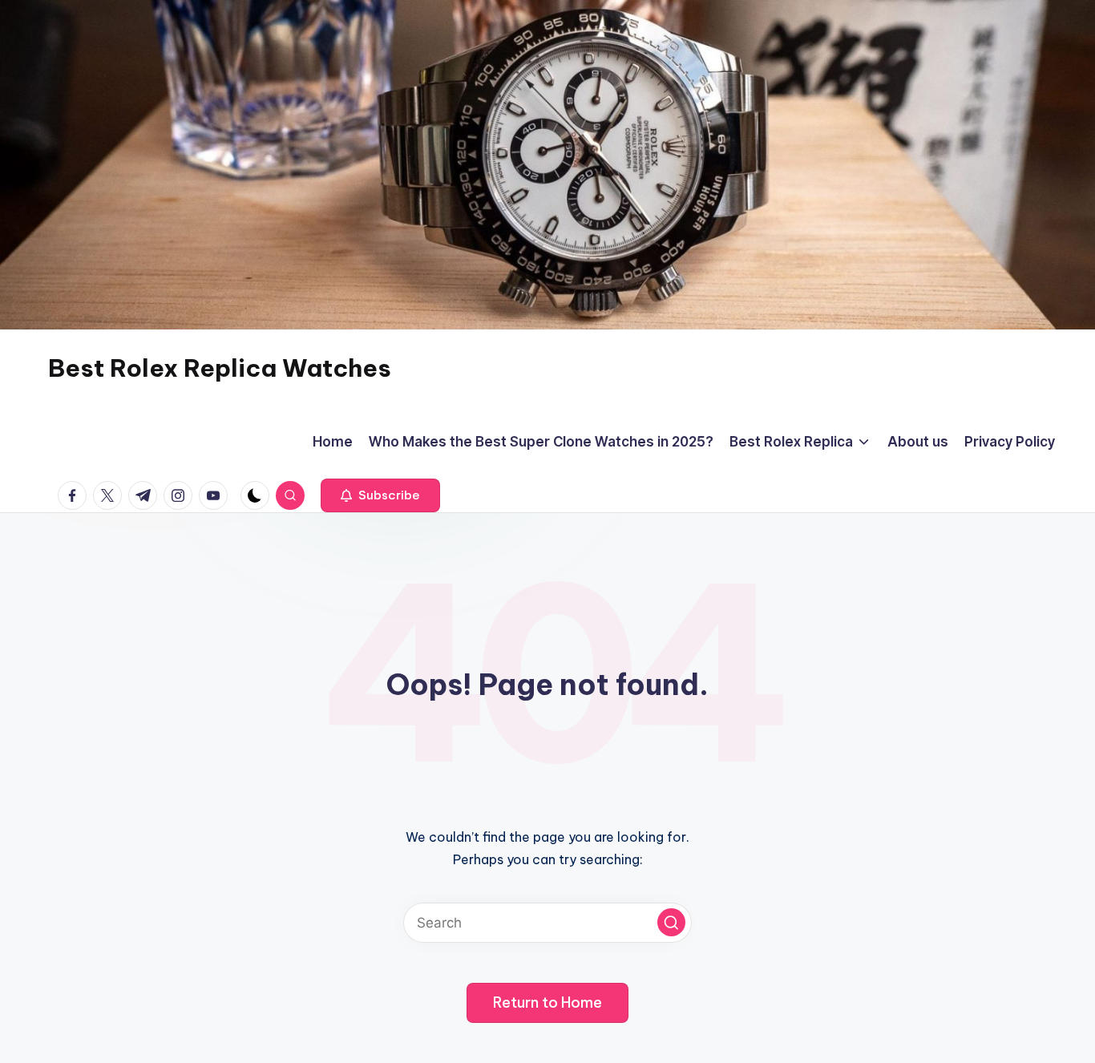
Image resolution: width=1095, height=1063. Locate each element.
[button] (380, 495)
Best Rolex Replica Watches (219, 368)
